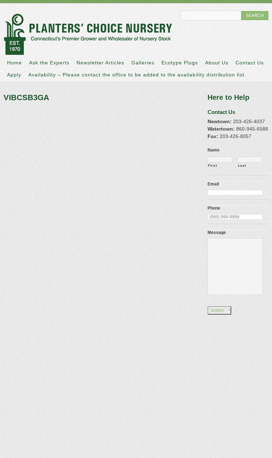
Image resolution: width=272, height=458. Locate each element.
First (212, 165)
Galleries (142, 62)
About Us (216, 62)
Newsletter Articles (100, 62)
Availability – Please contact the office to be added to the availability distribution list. (137, 75)
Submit (217, 310)
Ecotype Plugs (180, 62)
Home (14, 62)
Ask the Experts (49, 62)
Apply (14, 75)
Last (242, 165)
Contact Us (250, 62)
